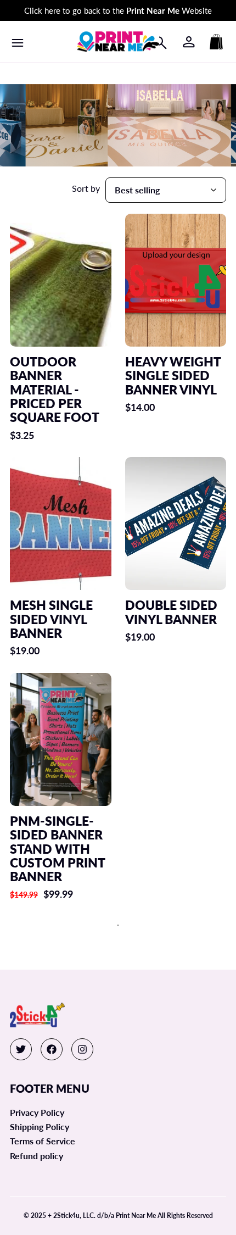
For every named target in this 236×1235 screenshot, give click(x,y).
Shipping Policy (39, 1126)
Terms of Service (42, 1141)
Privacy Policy (37, 1112)
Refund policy (36, 1155)
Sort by (86, 188)
